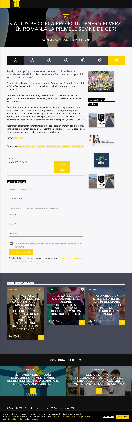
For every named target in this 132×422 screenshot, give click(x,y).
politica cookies (35, 419)
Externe (93, 289)
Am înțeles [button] (122, 416)
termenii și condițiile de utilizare (66, 416)
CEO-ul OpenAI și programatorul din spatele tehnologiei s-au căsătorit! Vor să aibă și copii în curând (99, 379)
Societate (12, 289)
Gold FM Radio (60, 40)
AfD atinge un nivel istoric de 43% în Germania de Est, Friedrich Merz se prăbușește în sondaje (106, 305)
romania (66, 146)
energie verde (23, 146)
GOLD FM (40, 146)
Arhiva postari (61, 167)
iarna (49, 146)
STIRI (66, 17)
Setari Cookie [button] (108, 416)
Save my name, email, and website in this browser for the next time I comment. (48, 243)
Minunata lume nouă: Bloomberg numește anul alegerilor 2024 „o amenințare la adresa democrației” (33, 379)
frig (33, 146)
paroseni (56, 146)
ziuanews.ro (19, 137)
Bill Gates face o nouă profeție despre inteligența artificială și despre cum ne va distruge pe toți (66, 305)
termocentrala (77, 146)
